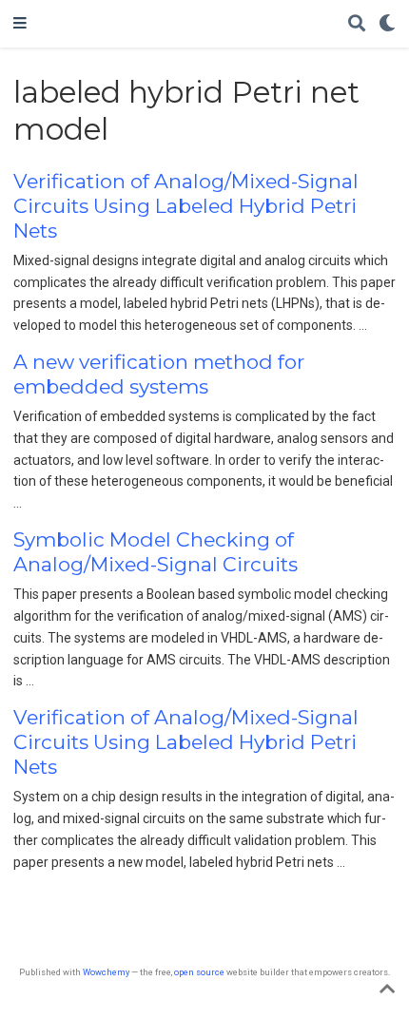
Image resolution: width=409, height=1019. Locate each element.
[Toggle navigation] (20, 23)
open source (199, 972)
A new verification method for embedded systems (158, 374)
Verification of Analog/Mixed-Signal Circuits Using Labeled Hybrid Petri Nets (186, 205)
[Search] (356, 24)
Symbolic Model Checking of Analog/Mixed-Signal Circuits (155, 552)
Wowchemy (106, 972)
